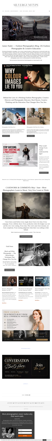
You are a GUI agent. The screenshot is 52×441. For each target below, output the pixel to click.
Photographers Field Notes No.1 (8, 127)
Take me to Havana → (31, 135)
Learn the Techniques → (9, 269)
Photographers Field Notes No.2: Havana (35, 127)
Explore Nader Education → (44, 172)
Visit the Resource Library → (26, 348)
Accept (44, 439)
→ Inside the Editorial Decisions (26, 236)
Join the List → (26, 383)
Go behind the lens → (6, 135)
